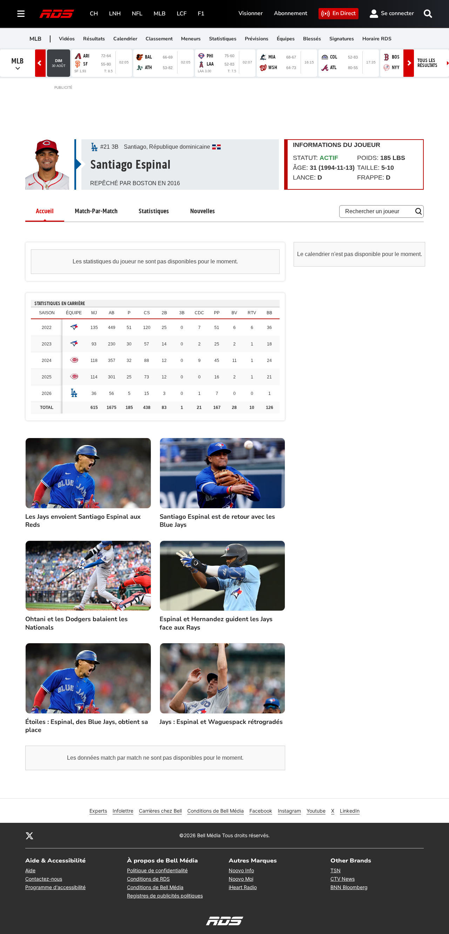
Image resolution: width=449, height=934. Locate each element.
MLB (160, 14)
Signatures (341, 38)
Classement (159, 38)
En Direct (344, 13)
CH (94, 14)
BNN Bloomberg (349, 887)
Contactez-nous (43, 879)
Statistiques (222, 38)
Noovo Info (241, 870)
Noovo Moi (241, 879)
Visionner (251, 13)
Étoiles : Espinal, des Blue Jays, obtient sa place (86, 726)
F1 (201, 14)
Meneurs (191, 38)
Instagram (289, 811)
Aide (30, 870)
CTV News (342, 879)
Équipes (286, 38)
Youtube (316, 811)
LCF (182, 14)
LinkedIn (350, 811)
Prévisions (256, 38)
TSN (335, 870)
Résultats (94, 38)
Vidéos (67, 38)
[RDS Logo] (56, 13)
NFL (137, 14)
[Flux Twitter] (29, 835)
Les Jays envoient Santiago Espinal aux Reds (83, 521)
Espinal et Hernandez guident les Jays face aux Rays (216, 623)
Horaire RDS (376, 38)
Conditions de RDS (148, 879)
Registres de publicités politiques (165, 896)
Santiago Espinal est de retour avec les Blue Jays (217, 521)
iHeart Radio (243, 887)
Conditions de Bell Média (215, 811)
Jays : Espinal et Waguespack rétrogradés (221, 722)
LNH (115, 14)
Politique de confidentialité (157, 870)
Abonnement (290, 13)
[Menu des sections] (21, 14)
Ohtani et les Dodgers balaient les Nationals (76, 623)
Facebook (260, 811)
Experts (98, 811)
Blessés (312, 38)
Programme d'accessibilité (55, 887)
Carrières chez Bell (160, 811)
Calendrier (125, 38)
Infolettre (123, 811)
